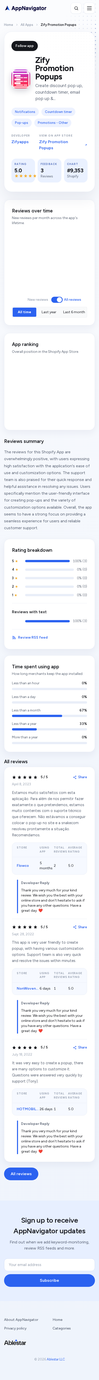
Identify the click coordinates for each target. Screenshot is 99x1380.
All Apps (27, 25)
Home (8, 25)
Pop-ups (21, 123)
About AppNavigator (21, 1320)
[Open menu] (89, 8)
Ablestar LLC (56, 1359)
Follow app (24, 46)
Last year (49, 312)
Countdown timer (58, 112)
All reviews (72, 299)
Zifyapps (20, 141)
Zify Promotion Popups (53, 144)
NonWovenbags (30, 988)
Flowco (23, 865)
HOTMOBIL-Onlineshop (37, 1109)
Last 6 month (74, 312)
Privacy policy (15, 1328)
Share (82, 777)
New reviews (37, 299)
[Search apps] (76, 8)
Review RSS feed (33, 637)
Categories (62, 1328)
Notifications (25, 112)
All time (24, 312)
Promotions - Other (53, 123)
